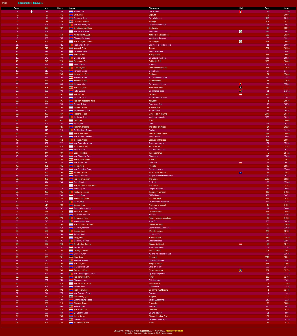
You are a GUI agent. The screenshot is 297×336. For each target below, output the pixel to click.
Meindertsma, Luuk (82, 35)
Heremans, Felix (81, 218)
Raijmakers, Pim (81, 146)
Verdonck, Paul (80, 114)
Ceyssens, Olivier (81, 21)
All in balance (154, 280)
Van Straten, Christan (83, 137)
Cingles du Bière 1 (156, 189)
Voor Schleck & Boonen (159, 228)
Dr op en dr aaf (155, 267)
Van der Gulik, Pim (82, 277)
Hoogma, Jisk (80, 84)
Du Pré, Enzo (79, 58)
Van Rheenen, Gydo (82, 156)
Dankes (152, 130)
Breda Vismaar (155, 238)
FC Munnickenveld (157, 150)
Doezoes (152, 293)
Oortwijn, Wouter (81, 251)
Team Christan (155, 137)
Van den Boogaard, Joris (84, 101)
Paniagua (153, 74)
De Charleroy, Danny (83, 130)
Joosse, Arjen (79, 195)
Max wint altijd (155, 198)
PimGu (152, 277)
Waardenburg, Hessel (83, 300)
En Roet (152, 182)
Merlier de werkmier (157, 117)
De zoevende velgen (157, 84)
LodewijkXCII (154, 234)
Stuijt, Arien (79, 238)
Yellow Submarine (156, 300)
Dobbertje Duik (155, 61)
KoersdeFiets (154, 107)
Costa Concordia (156, 224)
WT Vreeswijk (154, 111)
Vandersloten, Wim (82, 221)
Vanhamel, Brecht (81, 45)
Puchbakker (154, 287)
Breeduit (152, 64)
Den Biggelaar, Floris (83, 28)
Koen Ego (153, 221)
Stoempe (152, 21)
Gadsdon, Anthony (82, 215)
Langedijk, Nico (80, 153)
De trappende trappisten (159, 202)
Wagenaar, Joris (81, 133)
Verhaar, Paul (79, 55)
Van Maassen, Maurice (83, 224)
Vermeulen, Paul (81, 290)
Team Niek (153, 31)
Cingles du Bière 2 (156, 244)
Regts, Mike (79, 166)
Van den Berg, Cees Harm (85, 185)
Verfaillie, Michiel (81, 260)
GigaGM (152, 15)
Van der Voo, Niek (81, 31)
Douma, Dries (80, 104)
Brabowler (153, 303)
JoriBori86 (153, 101)
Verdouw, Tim (79, 189)
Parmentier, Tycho (81, 297)
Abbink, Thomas (81, 211)
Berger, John (79, 205)
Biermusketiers (155, 81)
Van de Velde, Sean (82, 283)
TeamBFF (153, 306)
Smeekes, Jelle (80, 51)
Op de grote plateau (157, 274)
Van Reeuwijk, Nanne (83, 143)
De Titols (152, 94)
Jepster (152, 48)
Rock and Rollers (156, 87)
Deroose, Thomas (81, 241)
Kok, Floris (78, 247)
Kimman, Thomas (81, 127)
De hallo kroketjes (156, 91)
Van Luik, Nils (80, 264)
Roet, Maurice (80, 182)
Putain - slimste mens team (160, 218)
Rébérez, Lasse (80, 172)
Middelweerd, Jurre (82, 111)
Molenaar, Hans (80, 280)
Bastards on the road (157, 140)
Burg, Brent (79, 120)
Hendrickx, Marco (81, 323)
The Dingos (154, 185)
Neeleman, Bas (80, 61)
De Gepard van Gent (157, 58)
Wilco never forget (156, 247)
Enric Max (153, 163)
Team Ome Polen (156, 51)
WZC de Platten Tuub (158, 77)
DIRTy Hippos (154, 195)
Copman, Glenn (80, 140)
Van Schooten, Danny (83, 169)
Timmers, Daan (80, 303)
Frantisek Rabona (156, 260)
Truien (4, 3)
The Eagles (153, 179)
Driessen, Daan (80, 18)
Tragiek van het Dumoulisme (161, 176)
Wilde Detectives (156, 231)
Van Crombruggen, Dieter (85, 274)
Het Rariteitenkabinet (158, 68)
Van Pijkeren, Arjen (82, 179)
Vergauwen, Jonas (82, 159)
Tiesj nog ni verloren (157, 192)
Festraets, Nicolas (81, 192)
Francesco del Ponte (157, 25)
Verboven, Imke (80, 87)
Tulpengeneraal (155, 153)
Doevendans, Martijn (83, 208)
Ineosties (152, 215)
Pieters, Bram (79, 306)
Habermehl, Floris (81, 74)
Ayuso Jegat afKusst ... (158, 172)
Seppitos (152, 297)
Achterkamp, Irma (81, 198)
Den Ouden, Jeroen (82, 244)
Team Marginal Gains (158, 133)
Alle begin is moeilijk (157, 205)
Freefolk (152, 166)
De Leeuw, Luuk (81, 313)
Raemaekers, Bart (81, 267)
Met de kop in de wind (158, 114)
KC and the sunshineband (160, 254)
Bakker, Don (79, 12)
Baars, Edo (78, 124)
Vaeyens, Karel (80, 77)
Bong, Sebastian (81, 176)
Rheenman (153, 156)
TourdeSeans (154, 283)
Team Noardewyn (156, 143)
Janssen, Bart (80, 68)
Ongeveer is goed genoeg (160, 45)
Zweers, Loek (79, 234)
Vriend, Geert (79, 150)
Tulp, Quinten (79, 91)
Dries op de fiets (155, 104)
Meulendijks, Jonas (82, 38)
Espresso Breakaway (158, 98)
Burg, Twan (79, 15)
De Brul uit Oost (155, 313)
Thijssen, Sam (80, 319)
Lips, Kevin (78, 257)
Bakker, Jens (79, 287)
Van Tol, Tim (79, 94)
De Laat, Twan (80, 98)
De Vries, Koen (80, 107)
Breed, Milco (79, 64)
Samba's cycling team (158, 319)
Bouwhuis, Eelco (81, 270)
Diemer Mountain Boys (158, 316)
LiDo (151, 124)
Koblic (151, 323)
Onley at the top (155, 241)
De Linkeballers (155, 18)
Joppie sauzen (155, 146)
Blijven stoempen (156, 270)
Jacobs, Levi (79, 231)
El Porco (152, 159)
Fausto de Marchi (156, 169)
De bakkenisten (155, 211)
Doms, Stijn (79, 202)
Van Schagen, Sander (83, 41)
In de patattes (154, 55)
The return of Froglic (157, 127)
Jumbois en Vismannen (159, 35)
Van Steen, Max (80, 163)
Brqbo (151, 120)
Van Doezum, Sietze (82, 293)
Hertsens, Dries (80, 117)
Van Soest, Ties (80, 310)
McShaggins (154, 41)
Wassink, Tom (80, 48)
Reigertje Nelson (156, 264)
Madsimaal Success (157, 38)
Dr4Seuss (153, 310)
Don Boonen (154, 12)
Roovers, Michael (81, 228)
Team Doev (153, 208)
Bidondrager (154, 71)
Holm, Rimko (79, 316)
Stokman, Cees (80, 81)
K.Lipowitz (153, 257)
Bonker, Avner (80, 254)
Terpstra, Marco (80, 71)
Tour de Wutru (155, 251)
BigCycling (153, 28)
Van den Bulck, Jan (82, 25)
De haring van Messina (158, 290)
